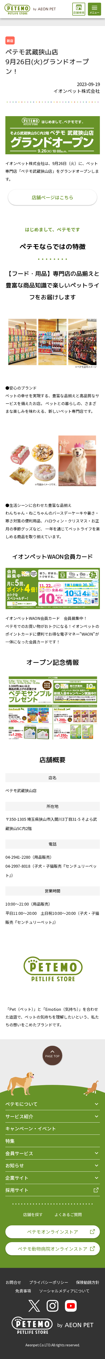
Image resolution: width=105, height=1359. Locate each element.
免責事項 (23, 1291)
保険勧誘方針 (87, 1282)
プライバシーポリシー (48, 1282)
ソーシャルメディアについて (64, 1291)
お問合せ (13, 1282)
